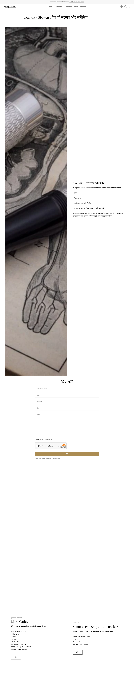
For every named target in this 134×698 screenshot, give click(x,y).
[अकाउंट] (121, 6)
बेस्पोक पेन (69, 7)
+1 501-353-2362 (82, 644)
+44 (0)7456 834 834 (23, 647)
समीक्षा (76, 7)
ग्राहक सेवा (83, 7)
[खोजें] (125, 6)
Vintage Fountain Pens (21, 649)
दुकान (50, 7)
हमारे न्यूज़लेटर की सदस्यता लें (44, 439)
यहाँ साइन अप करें (80, 2)
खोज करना (59, 7)
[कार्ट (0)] (129, 6)
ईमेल (16, 657)
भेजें (67, 454)
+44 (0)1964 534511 (21, 644)
